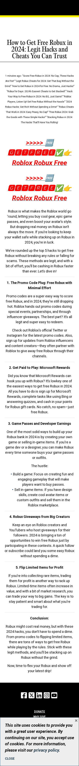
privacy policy (46, 750)
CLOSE (10, 758)
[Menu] (20, 7)
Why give (39, 716)
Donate (39, 711)
